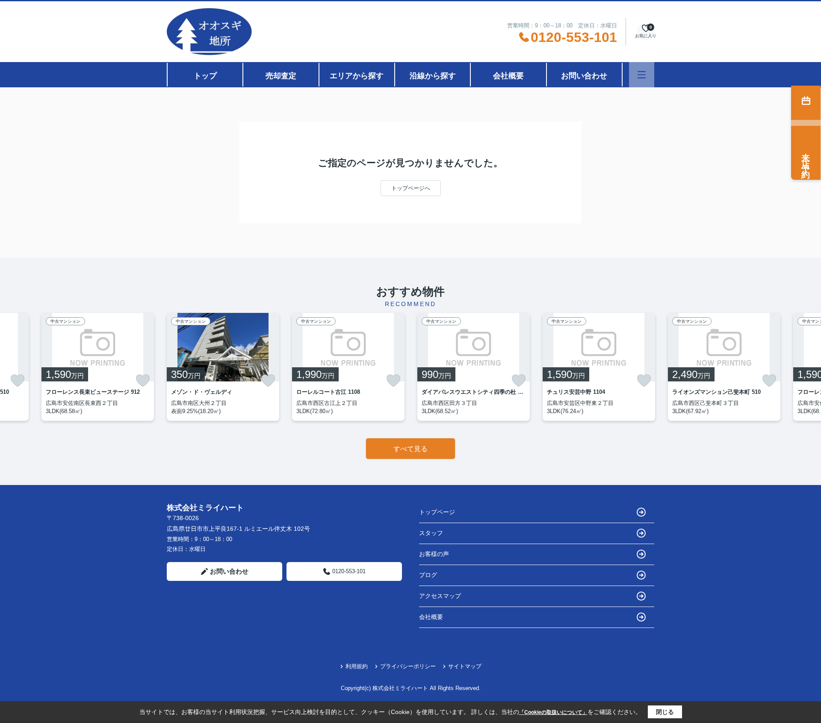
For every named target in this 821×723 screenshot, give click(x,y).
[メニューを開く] (641, 74)
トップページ (437, 512)
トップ (205, 75)
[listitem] (223, 367)
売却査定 (281, 75)
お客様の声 (434, 553)
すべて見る (410, 448)
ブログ (428, 574)
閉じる (665, 711)
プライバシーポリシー (408, 666)
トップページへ (410, 188)
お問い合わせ (584, 75)
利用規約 (357, 666)
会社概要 (508, 75)
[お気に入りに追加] (17, 380)
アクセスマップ (440, 595)
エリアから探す (357, 75)
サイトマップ (464, 666)
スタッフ (431, 533)
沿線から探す (433, 75)
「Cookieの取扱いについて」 (553, 712)
